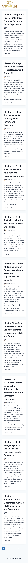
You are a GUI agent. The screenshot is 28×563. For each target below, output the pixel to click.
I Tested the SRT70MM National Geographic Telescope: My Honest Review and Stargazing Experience (13, 389)
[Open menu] (24, 4)
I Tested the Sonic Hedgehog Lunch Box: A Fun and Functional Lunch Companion (12, 448)
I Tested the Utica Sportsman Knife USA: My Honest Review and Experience (12, 118)
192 (18, 548)
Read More (8, 53)
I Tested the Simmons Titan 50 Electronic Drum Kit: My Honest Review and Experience (14, 503)
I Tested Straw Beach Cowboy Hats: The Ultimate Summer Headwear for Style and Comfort (14, 329)
